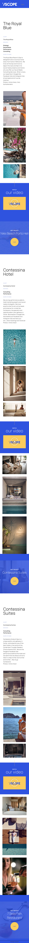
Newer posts (3, 939)
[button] (14, 203)
